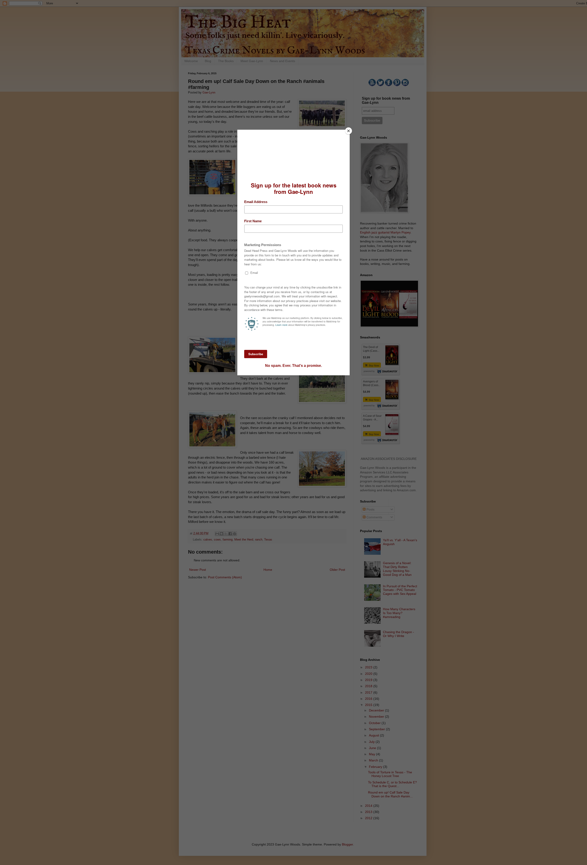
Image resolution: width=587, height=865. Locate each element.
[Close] (348, 130)
